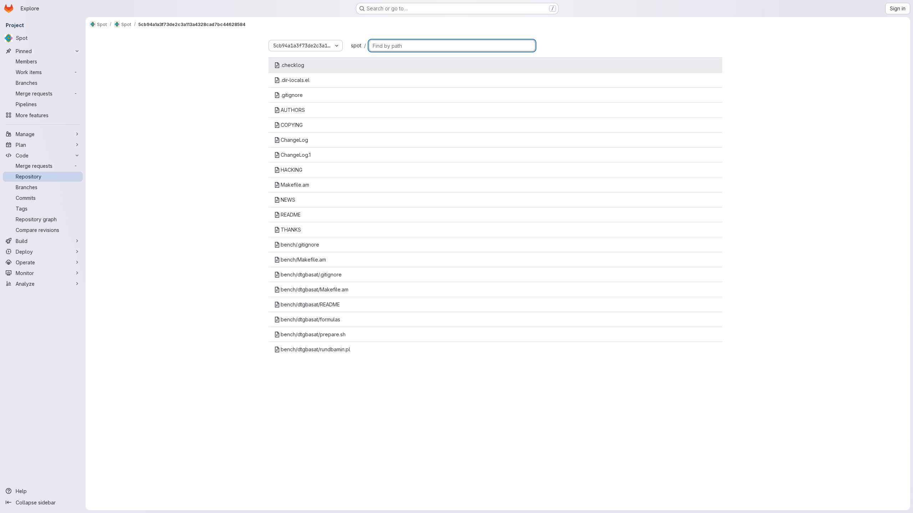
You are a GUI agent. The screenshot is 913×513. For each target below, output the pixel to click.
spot (356, 45)
